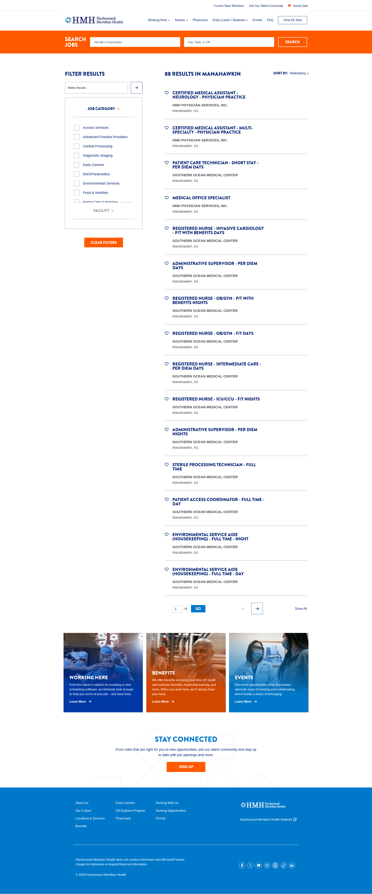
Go (198, 608)
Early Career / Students (229, 20)
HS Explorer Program (130, 810)
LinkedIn (292, 865)
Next (257, 608)
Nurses (180, 20)
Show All (301, 608)
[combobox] (229, 42)
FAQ (270, 20)
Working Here (157, 20)
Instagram (267, 865)
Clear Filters (104, 242)
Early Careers (125, 803)
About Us (82, 803)
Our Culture (83, 810)
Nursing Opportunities (171, 810)
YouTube (259, 865)
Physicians (200, 20)
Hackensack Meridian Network (266, 819)
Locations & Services (90, 818)
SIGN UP (186, 766)
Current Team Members (229, 5)
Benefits (81, 826)
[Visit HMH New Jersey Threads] (275, 865)
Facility (101, 210)
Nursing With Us (167, 803)
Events (257, 20)
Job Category (101, 109)
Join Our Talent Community (266, 5)
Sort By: (280, 73)
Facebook (242, 865)
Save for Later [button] (167, 92)
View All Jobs (292, 20)
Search (292, 42)
